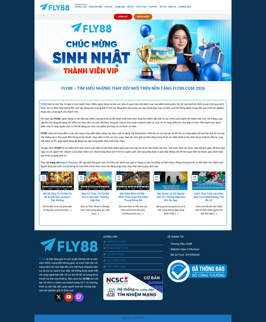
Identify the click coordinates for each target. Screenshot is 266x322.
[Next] (226, 197)
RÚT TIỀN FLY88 (116, 260)
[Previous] (40, 197)
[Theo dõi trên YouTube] (68, 297)
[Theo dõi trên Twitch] (79, 297)
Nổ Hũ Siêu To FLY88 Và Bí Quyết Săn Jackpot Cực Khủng (57, 197)
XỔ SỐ (163, 7)
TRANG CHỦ (81, 7)
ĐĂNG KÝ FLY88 (116, 241)
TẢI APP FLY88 (115, 254)
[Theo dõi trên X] (58, 297)
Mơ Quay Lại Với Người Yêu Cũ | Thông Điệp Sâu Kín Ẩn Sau (170, 197)
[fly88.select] (54, 7)
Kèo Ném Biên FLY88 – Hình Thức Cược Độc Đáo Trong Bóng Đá (133, 197)
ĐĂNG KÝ (123, 16)
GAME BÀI (120, 7)
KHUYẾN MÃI (95, 7)
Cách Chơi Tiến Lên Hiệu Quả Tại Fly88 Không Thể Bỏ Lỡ (209, 197)
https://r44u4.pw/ (190, 249)
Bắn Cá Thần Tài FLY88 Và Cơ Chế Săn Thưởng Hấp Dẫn (95, 197)
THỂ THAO (141, 7)
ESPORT (153, 7)
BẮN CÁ (172, 7)
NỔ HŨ (130, 7)
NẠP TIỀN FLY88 (116, 266)
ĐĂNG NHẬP (143, 16)
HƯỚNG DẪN (184, 7)
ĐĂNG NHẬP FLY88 (117, 248)
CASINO (108, 7)
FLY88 (42, 259)
